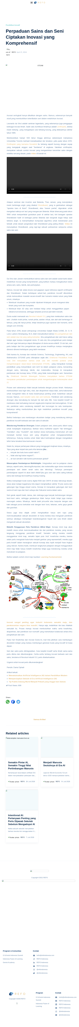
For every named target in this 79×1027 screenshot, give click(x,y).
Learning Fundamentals (51, 557)
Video (67, 224)
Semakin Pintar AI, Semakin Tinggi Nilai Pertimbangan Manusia (20, 765)
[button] (31, 2)
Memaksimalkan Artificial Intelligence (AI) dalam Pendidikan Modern (38, 675)
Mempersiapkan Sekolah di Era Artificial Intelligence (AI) (33, 679)
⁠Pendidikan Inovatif (13, 25)
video (33, 153)
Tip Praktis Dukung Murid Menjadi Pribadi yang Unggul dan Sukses (37, 682)
